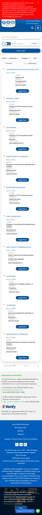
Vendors (7, 439)
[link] (21, 80)
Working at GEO (20, 428)
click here (24, 481)
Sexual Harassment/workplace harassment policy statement (21, 462)
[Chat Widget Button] (38, 511)
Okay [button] (21, 508)
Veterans (21, 434)
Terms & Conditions (30, 439)
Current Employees (32, 23)
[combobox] (20, 37)
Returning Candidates (33, 21)
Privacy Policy (17, 439)
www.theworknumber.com (13, 390)
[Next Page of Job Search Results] (38, 366)
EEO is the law (21, 455)
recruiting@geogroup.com (11, 16)
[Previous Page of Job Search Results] (34, 366)
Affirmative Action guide (21, 458)
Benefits (20, 431)
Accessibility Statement (20, 424)
